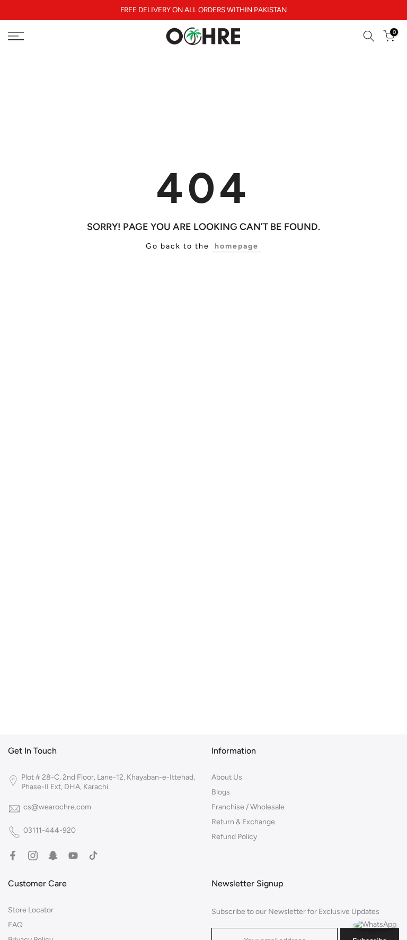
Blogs (220, 792)
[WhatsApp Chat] (374, 923)
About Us (226, 777)
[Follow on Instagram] (33, 855)
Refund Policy (234, 836)
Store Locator (31, 910)
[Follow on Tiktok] (93, 855)
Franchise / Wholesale (248, 806)
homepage (237, 246)
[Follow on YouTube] (73, 855)
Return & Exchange (243, 821)
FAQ (15, 924)
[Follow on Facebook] (12, 855)
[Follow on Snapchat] (53, 855)
